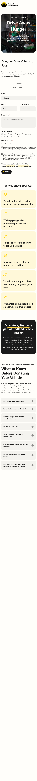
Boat (11, 136)
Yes (5, 143)
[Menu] (34, 5)
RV (4, 136)
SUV (11, 134)
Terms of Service (23, 166)
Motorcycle (28, 134)
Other (18, 136)
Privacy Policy (11, 166)
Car (5, 134)
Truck (18, 134)
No (11, 143)
